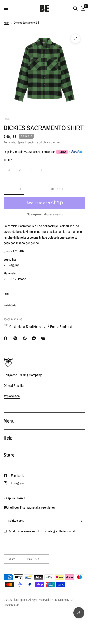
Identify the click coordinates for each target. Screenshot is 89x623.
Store (9, 454)
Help (8, 438)
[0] (82, 8)
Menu (9, 421)
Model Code (10, 305)
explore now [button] (12, 396)
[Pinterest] (26, 338)
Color (6, 294)
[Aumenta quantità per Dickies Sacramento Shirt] (20, 188)
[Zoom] (75, 38)
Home (6, 23)
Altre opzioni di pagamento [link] (44, 214)
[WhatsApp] (35, 338)
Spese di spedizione (28, 142)
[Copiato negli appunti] (44, 338)
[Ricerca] (75, 8)
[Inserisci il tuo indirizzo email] (80, 520)
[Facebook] (6, 338)
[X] (16, 338)
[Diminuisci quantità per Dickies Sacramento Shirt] (7, 188)
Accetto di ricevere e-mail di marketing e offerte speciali (42, 531)
